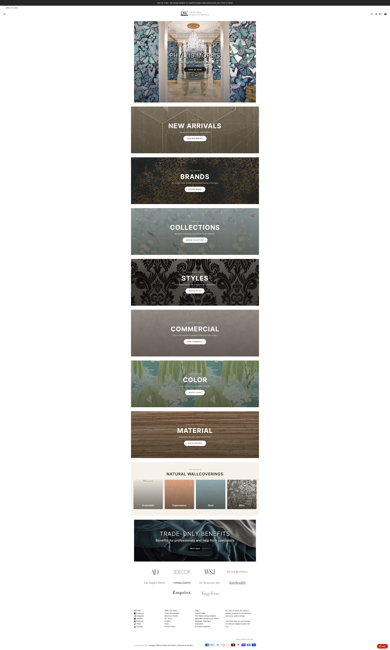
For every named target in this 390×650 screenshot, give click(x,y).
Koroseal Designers (202, 626)
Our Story (168, 618)
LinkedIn (139, 618)
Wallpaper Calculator (203, 621)
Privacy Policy (170, 626)
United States (244, 639)
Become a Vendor (171, 616)
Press (167, 624)
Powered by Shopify (185, 645)
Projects (168, 621)
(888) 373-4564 (12, 8)
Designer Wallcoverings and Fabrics (162, 645)
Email (138, 611)
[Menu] (4, 14)
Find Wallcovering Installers (205, 616)
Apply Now (195, 548)
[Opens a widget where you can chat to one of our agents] (382, 646)
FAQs (197, 611)
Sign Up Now (195, 69)
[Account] (376, 14)
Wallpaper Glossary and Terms (206, 618)
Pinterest (139, 621)
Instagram (140, 616)
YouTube (139, 626)
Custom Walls (200, 613)
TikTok (138, 624)
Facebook (140, 613)
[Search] (372, 14)
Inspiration (199, 624)
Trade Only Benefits (172, 613)
